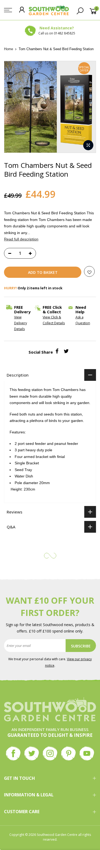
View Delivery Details (20, 323)
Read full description (21, 239)
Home (8, 49)
